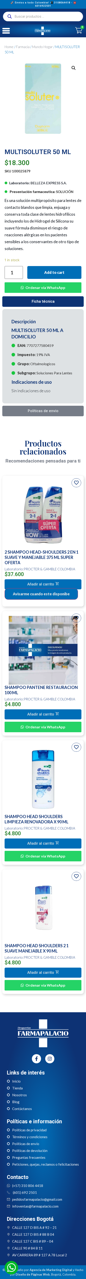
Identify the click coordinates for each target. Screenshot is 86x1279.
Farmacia (23, 47)
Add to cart (54, 272)
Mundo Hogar (42, 47)
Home (9, 47)
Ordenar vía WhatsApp (45, 287)
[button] (43, 284)
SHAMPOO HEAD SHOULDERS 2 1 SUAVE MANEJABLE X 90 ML (37, 948)
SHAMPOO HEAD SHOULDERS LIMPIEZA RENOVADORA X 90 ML (36, 819)
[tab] (43, 301)
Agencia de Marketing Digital (51, 1270)
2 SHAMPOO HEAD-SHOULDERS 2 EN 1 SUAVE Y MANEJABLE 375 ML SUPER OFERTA (41, 557)
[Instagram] (49, 1058)
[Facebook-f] (36, 1058)
